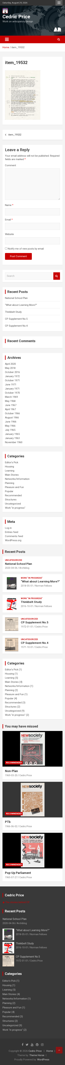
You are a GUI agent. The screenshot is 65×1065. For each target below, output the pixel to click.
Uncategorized (13, 503)
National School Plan (16, 298)
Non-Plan (11, 771)
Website (9, 234)
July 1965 (10, 429)
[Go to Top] (59, 1050)
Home (49, 1050)
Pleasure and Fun (14, 487)
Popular (9, 491)
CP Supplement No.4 (16, 325)
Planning (9, 483)
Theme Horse (36, 1055)
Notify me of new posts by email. (26, 248)
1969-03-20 (11, 775)
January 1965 (12, 434)
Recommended (13, 495)
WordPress (43, 1059)
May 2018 (10, 368)
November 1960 (13, 442)
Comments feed (14, 536)
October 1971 (12, 380)
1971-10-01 (27, 647)
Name (9, 205)
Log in (8, 527)
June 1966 (10, 421)
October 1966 (12, 413)
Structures (10, 499)
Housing (9, 466)
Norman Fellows (43, 585)
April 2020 (10, 363)
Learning (9, 470)
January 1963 (12, 438)
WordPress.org (13, 540)
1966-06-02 (11, 826)
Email (9, 219)
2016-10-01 (27, 606)
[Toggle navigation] (6, 39)
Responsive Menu (59, 3)
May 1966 (10, 425)
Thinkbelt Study (13, 311)
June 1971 (10, 384)
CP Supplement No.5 (16, 318)
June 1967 (10, 405)
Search (56, 276)
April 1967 (10, 409)
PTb (7, 822)
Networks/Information (17, 478)
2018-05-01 (27, 585)
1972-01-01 (27, 626)
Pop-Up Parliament (18, 873)
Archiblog (24, 568)
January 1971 (12, 388)
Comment (10, 165)
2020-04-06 (11, 568)
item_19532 (14, 134)
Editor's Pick (11, 462)
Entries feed (11, 532)
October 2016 (12, 372)
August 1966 (12, 417)
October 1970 (12, 392)
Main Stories (12, 474)
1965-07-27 (11, 877)
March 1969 (11, 396)
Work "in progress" (15, 507)
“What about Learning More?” (21, 305)
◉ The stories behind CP (16, 902)
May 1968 (10, 401)
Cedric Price (16, 16)
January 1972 (12, 376)
